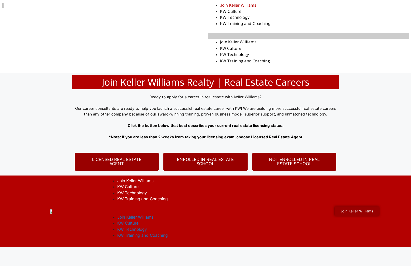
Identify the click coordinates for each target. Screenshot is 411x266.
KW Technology (235, 17)
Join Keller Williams (238, 5)
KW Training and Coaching (245, 23)
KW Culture (230, 11)
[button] (308, 36)
